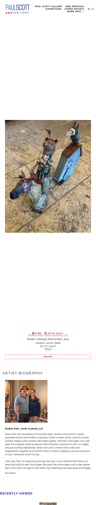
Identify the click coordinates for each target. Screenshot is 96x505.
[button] (75, 11)
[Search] (89, 9)
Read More (10, 473)
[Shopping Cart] (93, 9)
